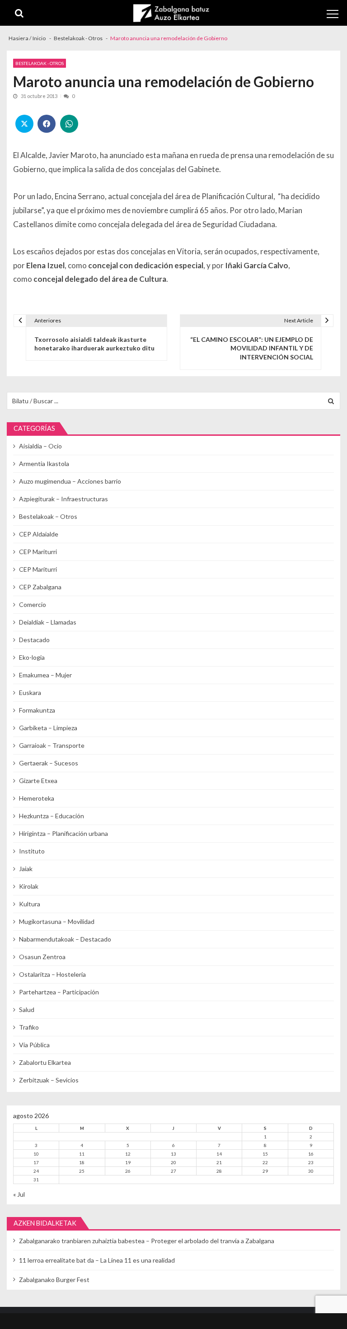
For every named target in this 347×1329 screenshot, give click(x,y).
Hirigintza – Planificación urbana (63, 833)
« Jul (19, 1194)
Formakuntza (37, 710)
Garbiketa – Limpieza (48, 728)
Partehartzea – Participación (59, 992)
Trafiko (29, 1027)
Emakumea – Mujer (45, 675)
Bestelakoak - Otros (39, 63)
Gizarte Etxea (38, 780)
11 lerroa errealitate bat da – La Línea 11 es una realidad (97, 1260)
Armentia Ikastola (44, 463)
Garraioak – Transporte (51, 745)
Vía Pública (34, 1045)
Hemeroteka (36, 798)
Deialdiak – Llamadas (47, 622)
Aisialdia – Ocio (40, 446)
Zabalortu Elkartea (45, 1062)
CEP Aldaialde (38, 534)
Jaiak (26, 868)
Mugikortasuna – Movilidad (56, 921)
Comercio (32, 604)
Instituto (32, 851)
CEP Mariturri (38, 551)
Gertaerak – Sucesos (48, 763)
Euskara (30, 692)
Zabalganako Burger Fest (54, 1279)
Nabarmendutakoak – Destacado (65, 939)
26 (128, 1171)
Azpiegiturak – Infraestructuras (63, 499)
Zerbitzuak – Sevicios (49, 1080)
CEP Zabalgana (40, 587)
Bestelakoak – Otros (48, 516)
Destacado (34, 640)
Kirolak (28, 886)
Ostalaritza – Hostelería (52, 974)
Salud (26, 1009)
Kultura (29, 904)
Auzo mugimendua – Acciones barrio (70, 481)
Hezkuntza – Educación (51, 816)
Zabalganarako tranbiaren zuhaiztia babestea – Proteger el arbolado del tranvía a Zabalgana (146, 1241)
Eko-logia (32, 657)
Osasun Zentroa (42, 957)
